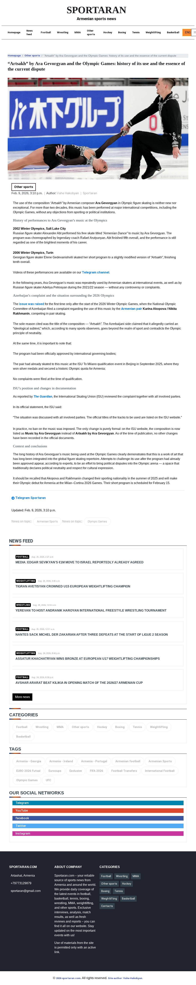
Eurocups (55, 771)
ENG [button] (188, 32)
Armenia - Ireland (61, 761)
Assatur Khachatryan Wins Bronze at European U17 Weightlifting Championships (88, 658)
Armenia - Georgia (28, 761)
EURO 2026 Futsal (28, 771)
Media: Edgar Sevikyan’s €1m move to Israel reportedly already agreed (80, 562)
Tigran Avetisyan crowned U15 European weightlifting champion (73, 586)
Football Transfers (124, 771)
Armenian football (127, 761)
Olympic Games (97, 521)
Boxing (122, 32)
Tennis (136, 32)
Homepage (14, 32)
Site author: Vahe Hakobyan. (125, 978)
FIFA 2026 (96, 771)
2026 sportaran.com (68, 978)
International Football (160, 771)
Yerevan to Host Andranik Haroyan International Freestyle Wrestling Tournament (91, 610)
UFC (48, 780)
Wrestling (62, 32)
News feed (29, 32)
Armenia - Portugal (94, 761)
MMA (77, 32)
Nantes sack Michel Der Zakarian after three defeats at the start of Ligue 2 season (92, 634)
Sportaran (90, 193)
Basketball (173, 32)
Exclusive (75, 771)
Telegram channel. (96, 272)
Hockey (107, 32)
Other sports (91, 32)
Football (46, 32)
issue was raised (31, 304)
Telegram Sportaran (30, 498)
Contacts (107, 906)
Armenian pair (131, 309)
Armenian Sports (47, 521)
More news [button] (22, 697)
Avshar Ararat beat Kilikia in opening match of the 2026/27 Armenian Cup (79, 682)
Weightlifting (153, 32)
